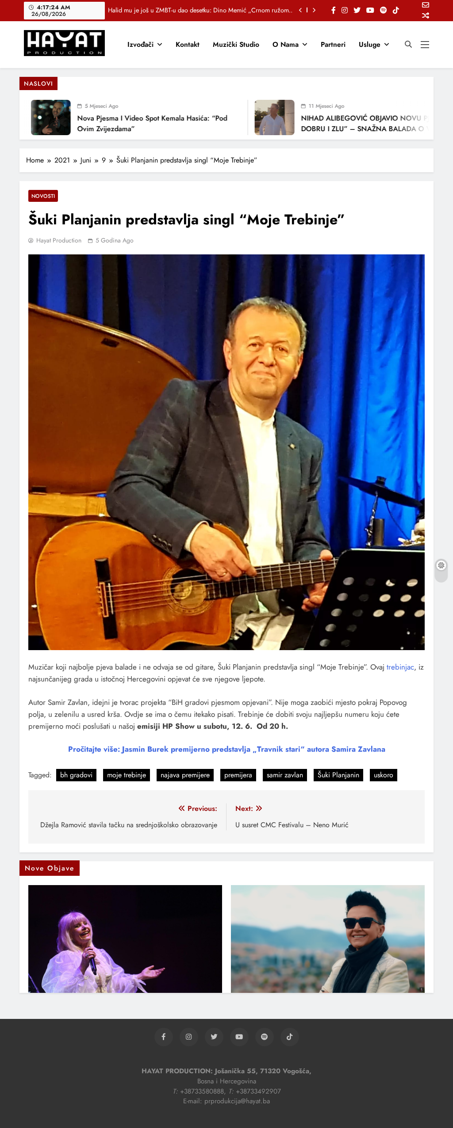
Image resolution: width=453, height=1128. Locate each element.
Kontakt (188, 44)
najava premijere (185, 775)
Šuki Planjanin (338, 775)
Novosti (43, 196)
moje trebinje (126, 775)
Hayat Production (58, 240)
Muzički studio (236, 44)
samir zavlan (285, 775)
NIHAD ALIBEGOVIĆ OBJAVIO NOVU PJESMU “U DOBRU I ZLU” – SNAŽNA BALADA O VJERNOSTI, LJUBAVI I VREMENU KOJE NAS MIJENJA (367, 128)
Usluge (369, 44)
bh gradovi (76, 775)
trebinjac (400, 667)
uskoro (383, 775)
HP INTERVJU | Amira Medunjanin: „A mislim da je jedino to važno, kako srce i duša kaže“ (201, 10)
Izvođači (140, 44)
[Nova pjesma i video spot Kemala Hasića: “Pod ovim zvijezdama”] (35, 117)
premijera (238, 775)
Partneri (333, 44)
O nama (286, 44)
